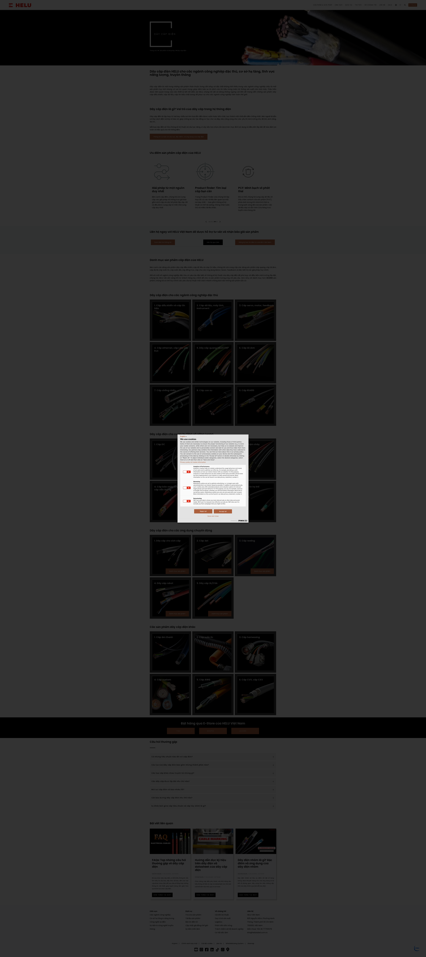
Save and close (213, 516)
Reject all (203, 511)
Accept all (222, 511)
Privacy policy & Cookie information (193, 462)
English (182, 436)
